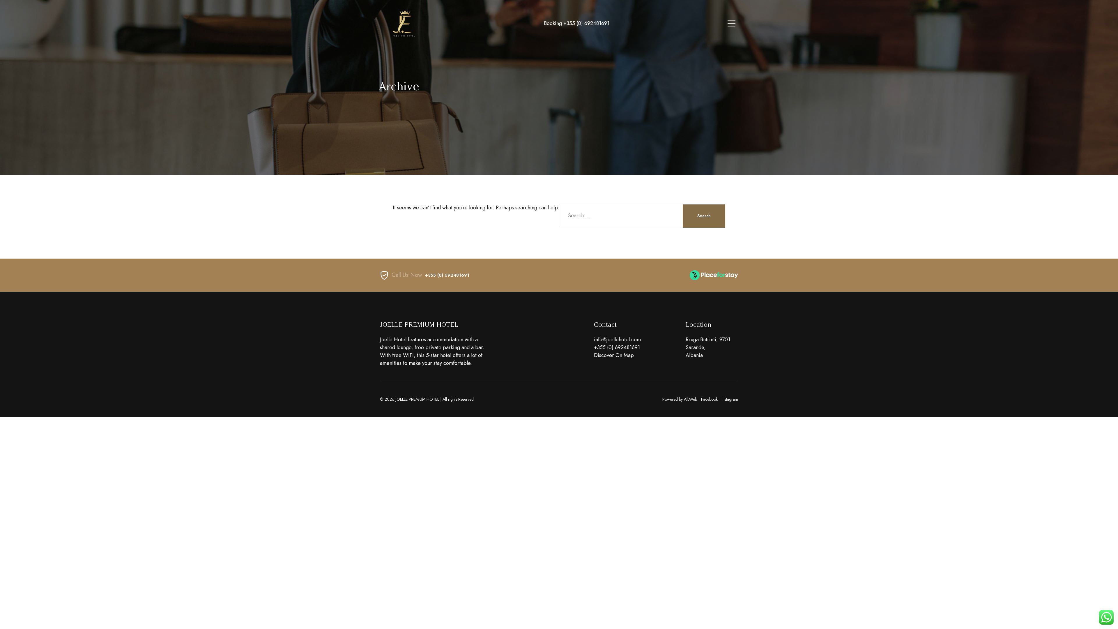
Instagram (730, 399)
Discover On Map (614, 355)
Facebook (709, 399)
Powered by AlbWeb (679, 399)
